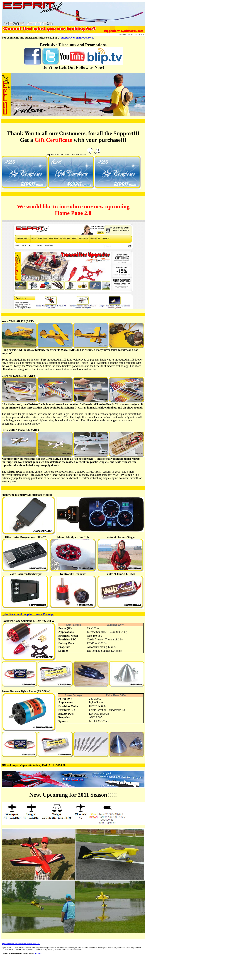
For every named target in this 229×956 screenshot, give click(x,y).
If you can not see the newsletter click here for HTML (21, 944)
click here (37, 953)
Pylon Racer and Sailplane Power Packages (28, 614)
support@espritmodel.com (77, 37)
